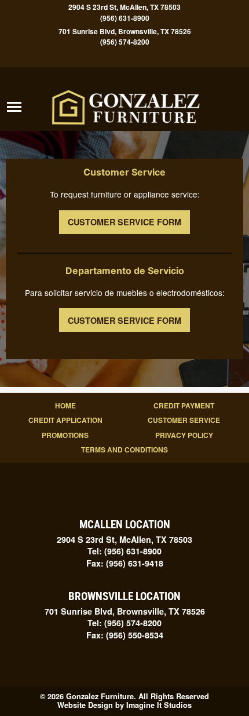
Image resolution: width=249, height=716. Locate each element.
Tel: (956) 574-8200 (124, 623)
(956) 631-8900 (124, 18)
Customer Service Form (124, 222)
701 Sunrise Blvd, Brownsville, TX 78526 (124, 31)
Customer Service (184, 420)
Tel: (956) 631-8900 (124, 551)
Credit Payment (183, 405)
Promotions (65, 435)
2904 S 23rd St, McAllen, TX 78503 (124, 7)
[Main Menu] (14, 107)
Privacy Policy (184, 435)
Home (65, 405)
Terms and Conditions (124, 449)
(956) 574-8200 (124, 42)
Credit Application (65, 420)
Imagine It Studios (159, 705)
